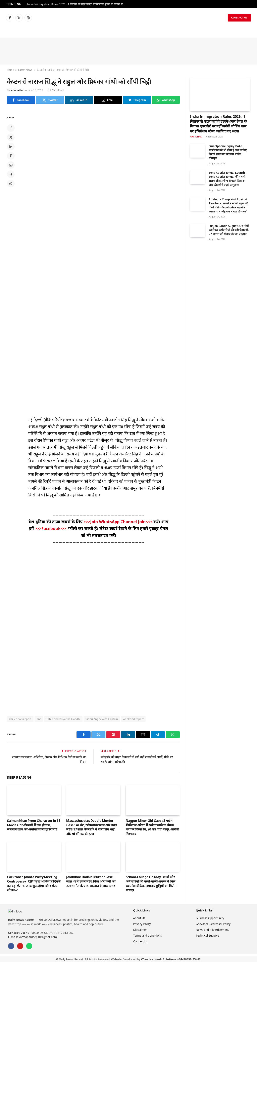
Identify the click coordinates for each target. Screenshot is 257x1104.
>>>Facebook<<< (51, 528)
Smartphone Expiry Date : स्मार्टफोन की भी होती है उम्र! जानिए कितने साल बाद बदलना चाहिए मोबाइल (228, 152)
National (196, 136)
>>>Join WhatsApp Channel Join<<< (118, 521)
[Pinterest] (11, 156)
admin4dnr (17, 90)
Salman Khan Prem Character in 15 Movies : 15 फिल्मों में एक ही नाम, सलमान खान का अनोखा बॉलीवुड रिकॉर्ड (33, 825)
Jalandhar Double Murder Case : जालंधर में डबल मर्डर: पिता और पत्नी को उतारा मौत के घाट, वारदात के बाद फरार (90, 881)
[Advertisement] (128, 51)
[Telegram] (11, 174)
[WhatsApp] (11, 183)
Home (10, 70)
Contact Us (239, 17)
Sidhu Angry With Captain (102, 719)
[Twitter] (11, 137)
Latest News (25, 70)
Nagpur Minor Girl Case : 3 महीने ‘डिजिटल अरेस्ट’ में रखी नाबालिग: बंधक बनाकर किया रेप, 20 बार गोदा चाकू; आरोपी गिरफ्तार (152, 827)
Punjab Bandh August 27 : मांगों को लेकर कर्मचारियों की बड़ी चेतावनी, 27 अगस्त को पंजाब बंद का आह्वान (229, 230)
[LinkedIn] (11, 146)
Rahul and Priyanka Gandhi (63, 719)
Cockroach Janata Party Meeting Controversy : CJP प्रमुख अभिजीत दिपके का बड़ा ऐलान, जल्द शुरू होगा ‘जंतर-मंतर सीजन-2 (34, 883)
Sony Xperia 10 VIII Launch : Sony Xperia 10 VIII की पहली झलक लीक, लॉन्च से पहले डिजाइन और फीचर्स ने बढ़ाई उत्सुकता (227, 179)
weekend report (133, 719)
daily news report (20, 719)
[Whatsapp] (29, 946)
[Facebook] (11, 128)
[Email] (11, 165)
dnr (39, 719)
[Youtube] (20, 946)
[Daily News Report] (128, 17)
